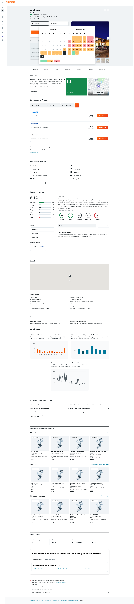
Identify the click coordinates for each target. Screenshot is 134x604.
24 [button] (42, 53)
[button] (2, 2)
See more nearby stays (103, 432)
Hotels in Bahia (64, 600)
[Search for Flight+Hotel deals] (3, 17)
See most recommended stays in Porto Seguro (97, 496)
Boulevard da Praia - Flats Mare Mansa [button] (98, 452)
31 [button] (42, 56)
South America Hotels (46, 600)
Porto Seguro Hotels (73, 600)
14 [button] (57, 45)
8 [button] (60, 41)
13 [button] (53, 45)
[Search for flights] (3, 7)
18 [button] (45, 49)
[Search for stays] (3, 10)
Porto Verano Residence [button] (57, 451)
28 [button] (57, 53)
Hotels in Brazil (56, 600)
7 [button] (69, 41)
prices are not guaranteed (61, 582)
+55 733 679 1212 (34, 18)
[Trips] (3, 32)
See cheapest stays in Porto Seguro (100, 464)
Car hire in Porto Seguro (63, 568)
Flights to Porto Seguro (39, 568)
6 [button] (53, 41)
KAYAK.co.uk (32, 600)
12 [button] (49, 45)
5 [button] (49, 41)
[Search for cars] (3, 13)
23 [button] (64, 49)
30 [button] (64, 53)
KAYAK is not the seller (38, 587)
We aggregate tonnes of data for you (42, 589)
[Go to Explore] (3, 21)
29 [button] (60, 53)
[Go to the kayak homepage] (10, 2)
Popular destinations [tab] (50, 559)
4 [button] (84, 38)
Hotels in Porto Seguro (87, 568)
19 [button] (49, 49)
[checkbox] (38, 247)
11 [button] (45, 45)
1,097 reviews (43, 14)
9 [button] (64, 41)
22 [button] (60, 49)
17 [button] (42, 49)
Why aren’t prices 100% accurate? (41, 592)
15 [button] (60, 45)
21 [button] (57, 49)
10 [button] (42, 45)
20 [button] (53, 49)
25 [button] (46, 53)
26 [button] (49, 53)
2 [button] (64, 38)
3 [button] (80, 38)
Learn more (67, 147)
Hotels (38, 600)
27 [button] (53, 53)
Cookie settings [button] (34, 152)
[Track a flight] (3, 24)
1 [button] (60, 38)
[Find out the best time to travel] (3, 27)
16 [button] (64, 45)
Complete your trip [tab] (37, 559)
